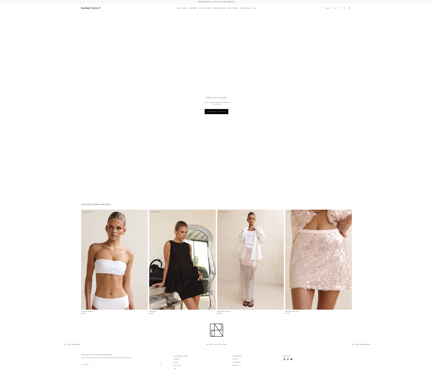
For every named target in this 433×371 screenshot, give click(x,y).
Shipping (176, 359)
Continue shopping (216, 111)
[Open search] (334, 8)
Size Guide (177, 365)
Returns (176, 362)
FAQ (175, 368)
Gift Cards (235, 365)
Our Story (235, 359)
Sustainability (237, 362)
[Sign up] (160, 364)
